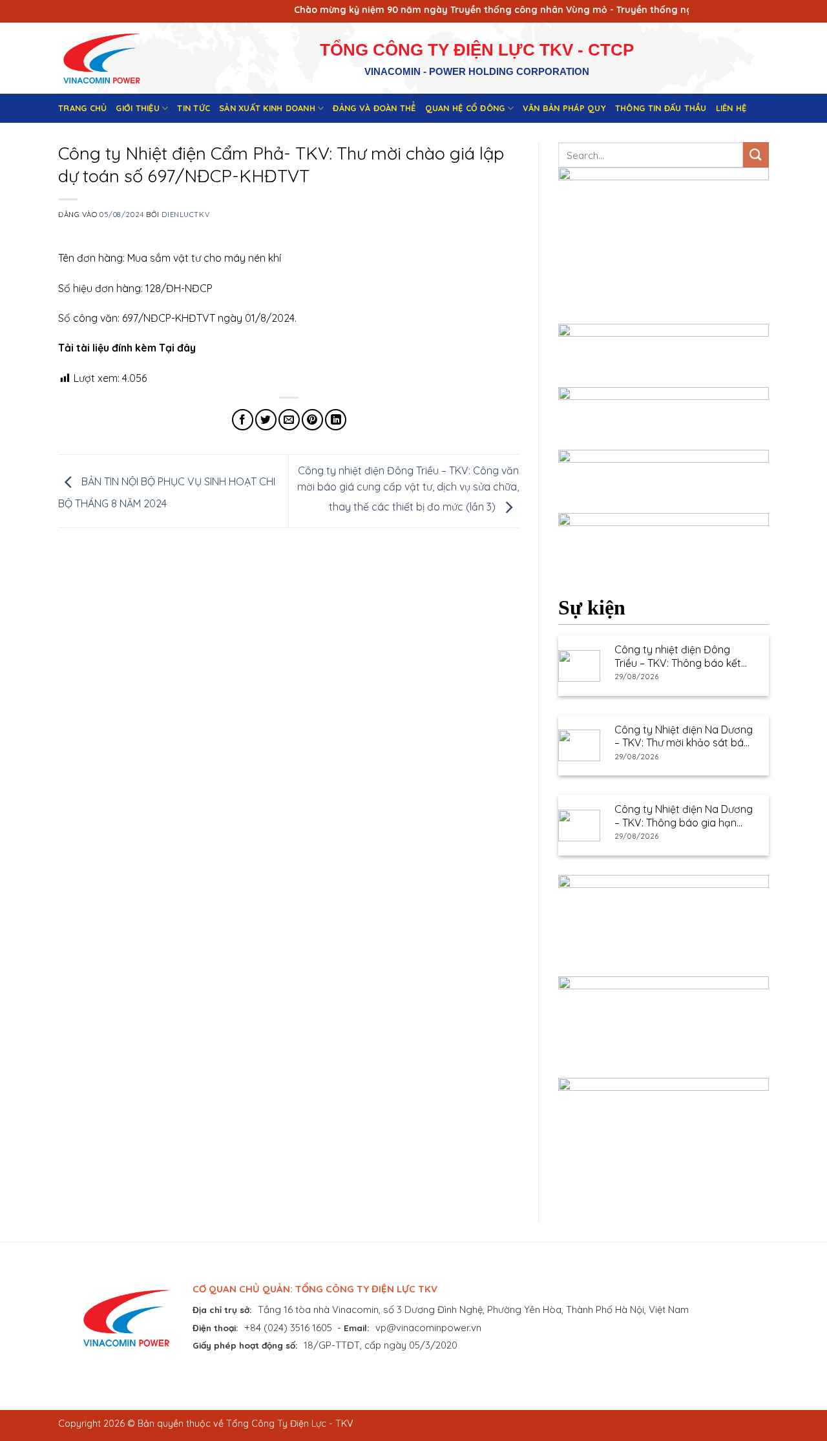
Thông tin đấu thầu (661, 108)
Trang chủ (82, 108)
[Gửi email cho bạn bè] (289, 419)
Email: (357, 1327)
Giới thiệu (138, 108)
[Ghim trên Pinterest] (312, 419)
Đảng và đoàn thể (374, 108)
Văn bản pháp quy (564, 108)
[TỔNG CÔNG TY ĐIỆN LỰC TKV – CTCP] (111, 58)
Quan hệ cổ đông (465, 108)
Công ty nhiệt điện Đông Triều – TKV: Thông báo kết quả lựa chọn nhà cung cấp (679, 656)
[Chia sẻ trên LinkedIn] (335, 419)
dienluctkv (185, 214)
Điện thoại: (215, 1327)
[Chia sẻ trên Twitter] (266, 419)
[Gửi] (756, 154)
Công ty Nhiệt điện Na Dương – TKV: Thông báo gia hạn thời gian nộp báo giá (683, 816)
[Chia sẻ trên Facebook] (242, 419)
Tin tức (193, 108)
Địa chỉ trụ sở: (222, 1309)
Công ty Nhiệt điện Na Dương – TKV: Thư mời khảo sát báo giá (683, 736)
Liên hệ (731, 108)
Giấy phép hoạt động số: (245, 1345)
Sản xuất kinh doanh (267, 108)
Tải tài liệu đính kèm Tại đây (127, 347)
